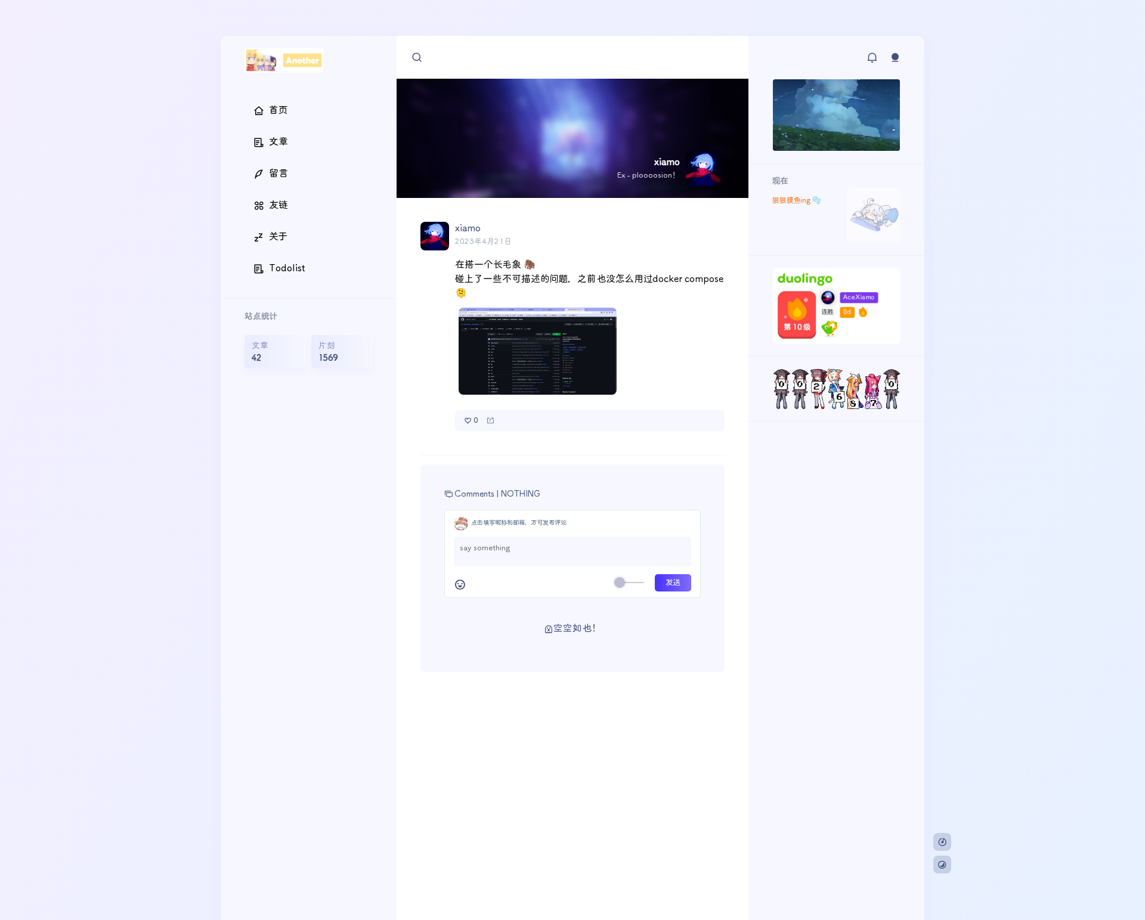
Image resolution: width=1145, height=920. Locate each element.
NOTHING (520, 494)
